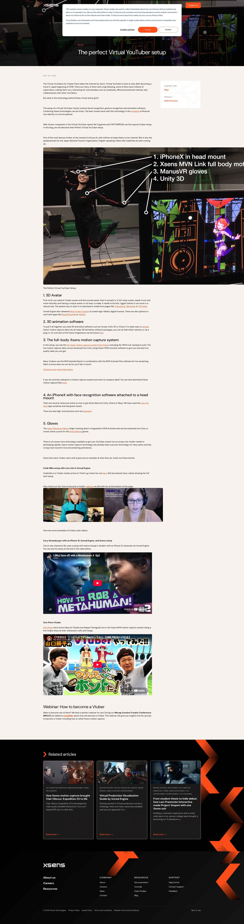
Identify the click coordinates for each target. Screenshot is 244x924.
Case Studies (140, 891)
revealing (135, 111)
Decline (168, 29)
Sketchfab (130, 306)
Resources (50, 888)
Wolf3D (82, 314)
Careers (48, 883)
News (102, 891)
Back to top (196, 910)
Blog (166, 89)
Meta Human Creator (79, 311)
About (102, 882)
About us (49, 877)
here (101, 332)
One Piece (48, 627)
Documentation (141, 882)
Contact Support (176, 887)
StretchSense (75, 431)
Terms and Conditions (103, 910)
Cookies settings (127, 29)
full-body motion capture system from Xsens (88, 345)
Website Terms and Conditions (126, 910)
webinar (89, 486)
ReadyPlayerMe (68, 314)
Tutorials (138, 887)
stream (145, 326)
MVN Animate (171, 100)
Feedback (173, 891)
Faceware (87, 411)
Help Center (174, 882)
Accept (148, 29)
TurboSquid (120, 306)
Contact (103, 895)
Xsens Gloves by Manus (58, 428)
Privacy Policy (74, 910)
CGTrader (142, 306)
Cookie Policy (86, 910)
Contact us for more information (58, 369)
